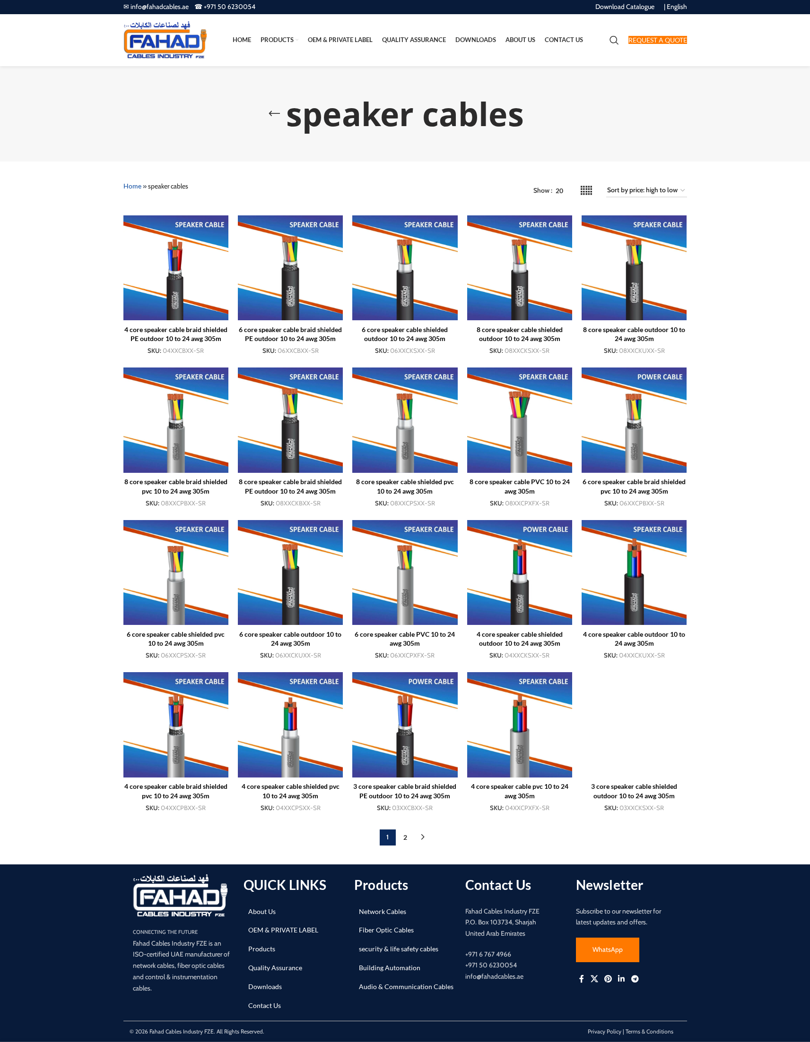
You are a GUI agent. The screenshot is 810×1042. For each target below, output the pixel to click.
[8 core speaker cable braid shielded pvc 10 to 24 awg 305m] (175, 419)
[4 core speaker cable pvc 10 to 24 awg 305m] (519, 724)
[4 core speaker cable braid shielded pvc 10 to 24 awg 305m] (175, 724)
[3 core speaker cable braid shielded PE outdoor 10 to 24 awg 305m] (404, 724)
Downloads (265, 986)
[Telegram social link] (635, 979)
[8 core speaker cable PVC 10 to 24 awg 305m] (519, 419)
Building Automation (389, 968)
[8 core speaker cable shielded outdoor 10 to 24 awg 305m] (519, 267)
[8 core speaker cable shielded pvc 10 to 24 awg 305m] (404, 419)
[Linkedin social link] (621, 979)
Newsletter (609, 885)
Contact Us (264, 1005)
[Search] (614, 40)
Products (261, 949)
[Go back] (274, 113)
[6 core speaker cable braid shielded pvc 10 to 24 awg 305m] (634, 419)
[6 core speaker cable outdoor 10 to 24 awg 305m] (290, 572)
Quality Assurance (275, 968)
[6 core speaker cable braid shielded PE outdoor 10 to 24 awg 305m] (290, 267)
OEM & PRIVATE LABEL (283, 930)
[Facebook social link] (581, 979)
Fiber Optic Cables (386, 930)
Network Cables (382, 911)
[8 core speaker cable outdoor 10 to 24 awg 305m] (634, 267)
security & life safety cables (398, 949)
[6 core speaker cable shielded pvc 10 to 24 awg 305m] (175, 572)
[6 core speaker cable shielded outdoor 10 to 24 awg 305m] (404, 267)
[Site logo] (165, 39)
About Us (262, 911)
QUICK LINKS (285, 885)
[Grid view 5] (586, 190)
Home (132, 186)
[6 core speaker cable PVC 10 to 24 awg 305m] (404, 572)
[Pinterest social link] (608, 979)
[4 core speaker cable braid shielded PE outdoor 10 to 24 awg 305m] (175, 267)
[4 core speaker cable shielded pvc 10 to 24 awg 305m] (290, 724)
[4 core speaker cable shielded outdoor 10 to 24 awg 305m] (519, 572)
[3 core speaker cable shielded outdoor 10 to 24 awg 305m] (634, 724)
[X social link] (594, 979)
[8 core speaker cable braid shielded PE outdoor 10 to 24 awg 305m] (290, 419)
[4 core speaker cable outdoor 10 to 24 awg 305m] (634, 572)
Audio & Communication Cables (406, 986)
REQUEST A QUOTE (657, 40)
